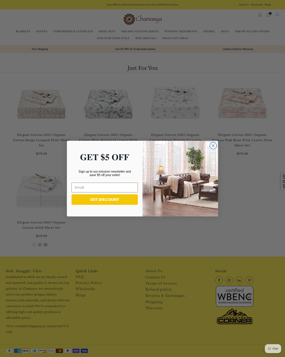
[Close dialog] (213, 145)
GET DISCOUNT (104, 199)
